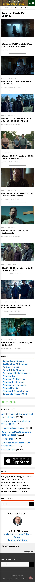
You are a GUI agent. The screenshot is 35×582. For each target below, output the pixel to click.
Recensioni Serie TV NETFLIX (8, 40)
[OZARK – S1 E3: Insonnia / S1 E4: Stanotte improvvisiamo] (17, 298)
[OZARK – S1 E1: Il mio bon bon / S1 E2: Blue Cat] (17, 335)
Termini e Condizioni (17, 540)
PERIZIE (22, 7)
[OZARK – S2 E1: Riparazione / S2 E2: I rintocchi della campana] (17, 149)
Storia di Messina (11, 388)
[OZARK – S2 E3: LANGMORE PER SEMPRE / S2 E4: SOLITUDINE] (17, 111)
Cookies (17, 537)
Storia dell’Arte (10, 376)
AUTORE (27, 7)
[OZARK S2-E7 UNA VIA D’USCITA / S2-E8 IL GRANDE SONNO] (17, 37)
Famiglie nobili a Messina (12, 428)
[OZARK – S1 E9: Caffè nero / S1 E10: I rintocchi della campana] (17, 186)
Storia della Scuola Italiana (15, 391)
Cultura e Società (11, 367)
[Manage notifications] (30, 577)
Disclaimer (8, 534)
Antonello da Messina (13, 361)
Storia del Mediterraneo (14, 385)
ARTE (16, 7)
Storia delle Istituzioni (13, 382)
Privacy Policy (22, 534)
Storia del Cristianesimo (14, 379)
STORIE (12, 7)
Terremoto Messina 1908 (15, 394)
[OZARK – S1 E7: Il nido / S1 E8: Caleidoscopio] (17, 223)
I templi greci (7, 439)
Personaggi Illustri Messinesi (16, 373)
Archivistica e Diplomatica (15, 364)
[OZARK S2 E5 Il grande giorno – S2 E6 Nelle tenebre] (17, 74)
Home (7, 7)
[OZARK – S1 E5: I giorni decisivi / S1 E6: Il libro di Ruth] (17, 260)
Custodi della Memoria (13, 370)
